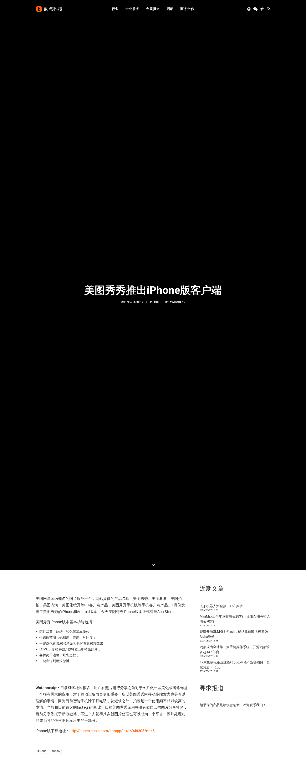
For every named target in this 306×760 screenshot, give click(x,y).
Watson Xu (177, 301)
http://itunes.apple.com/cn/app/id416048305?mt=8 (112, 731)
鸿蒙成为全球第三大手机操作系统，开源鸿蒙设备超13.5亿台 (235, 649)
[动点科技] (49, 9)
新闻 (156, 301)
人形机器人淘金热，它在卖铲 (221, 606)
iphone (41, 751)
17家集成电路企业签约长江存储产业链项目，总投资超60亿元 (235, 664)
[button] (249, 9)
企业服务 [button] (132, 9)
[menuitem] (115, 9)
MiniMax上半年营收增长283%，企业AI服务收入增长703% (235, 618)
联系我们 (256, 705)
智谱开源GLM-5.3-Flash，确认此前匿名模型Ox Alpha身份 (234, 634)
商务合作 (187, 9)
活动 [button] (170, 9)
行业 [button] (115, 9)
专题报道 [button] (153, 9)
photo (56, 751)
